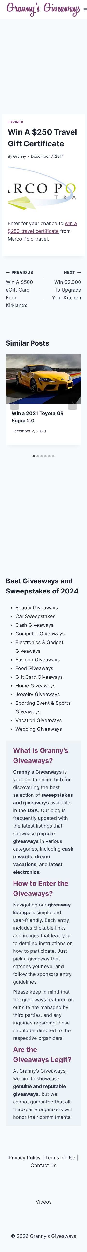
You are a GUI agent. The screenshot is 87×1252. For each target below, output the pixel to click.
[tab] (34, 456)
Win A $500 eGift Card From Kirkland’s (19, 289)
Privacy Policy (25, 1158)
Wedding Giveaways (38, 729)
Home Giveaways (35, 686)
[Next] (72, 403)
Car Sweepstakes (35, 616)
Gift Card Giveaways (39, 677)
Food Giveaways (34, 668)
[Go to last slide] (14, 403)
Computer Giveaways (40, 634)
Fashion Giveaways (37, 660)
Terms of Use (60, 1158)
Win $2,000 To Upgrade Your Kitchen (66, 285)
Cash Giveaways (34, 625)
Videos (43, 1202)
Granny (19, 156)
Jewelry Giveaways (37, 694)
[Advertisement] (43, 70)
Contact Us (43, 1165)
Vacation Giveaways (38, 720)
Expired (15, 122)
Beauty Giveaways (36, 608)
